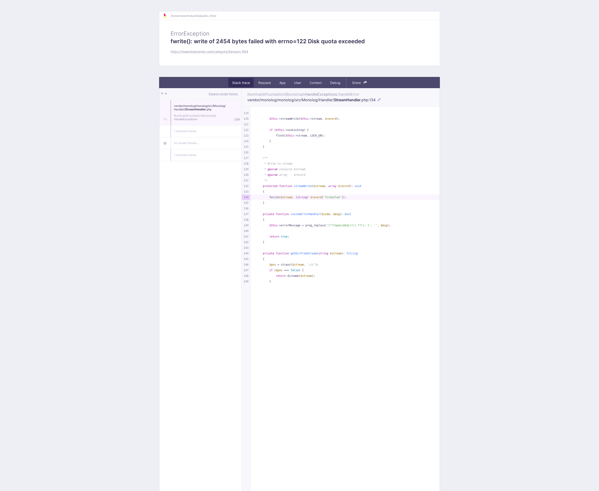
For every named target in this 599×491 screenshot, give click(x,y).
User (297, 83)
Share (357, 83)
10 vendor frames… (186, 143)
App (282, 83)
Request (264, 83)
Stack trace (241, 83)
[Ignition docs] (167, 15)
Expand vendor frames (223, 94)
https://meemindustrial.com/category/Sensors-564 (209, 52)
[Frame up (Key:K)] (162, 94)
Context (316, 83)
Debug (335, 83)
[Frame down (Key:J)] (165, 94)
